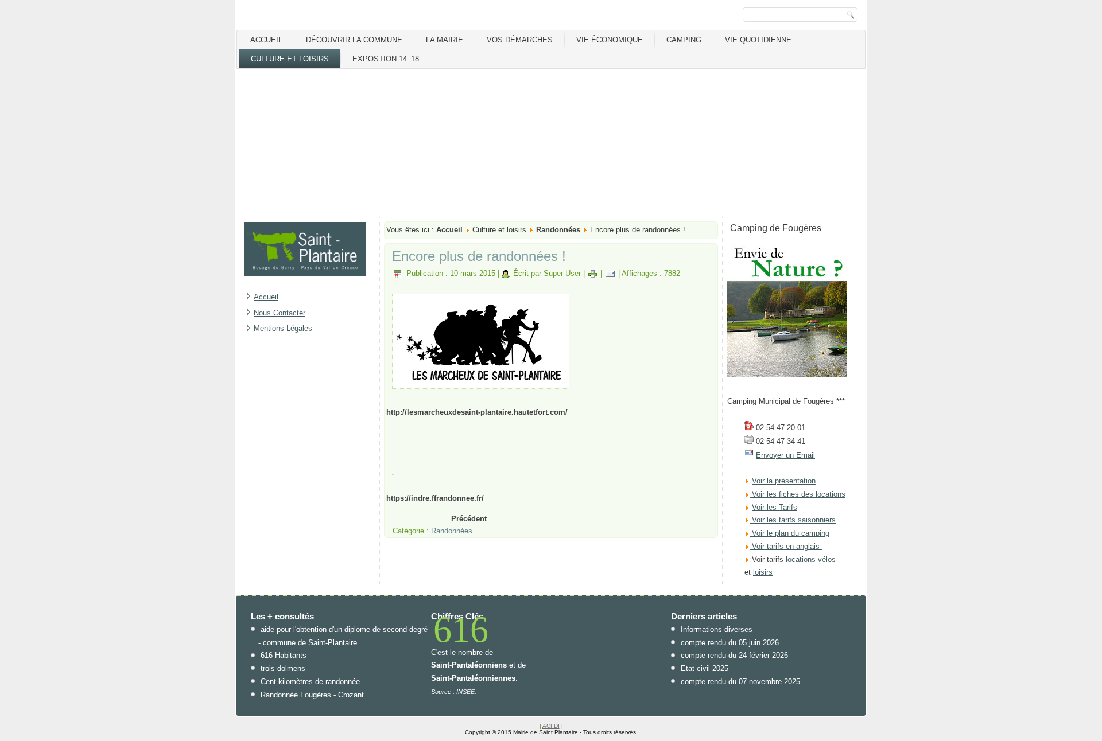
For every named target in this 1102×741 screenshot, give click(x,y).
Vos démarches (520, 40)
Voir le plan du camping (790, 533)
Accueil (266, 40)
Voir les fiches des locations (798, 494)
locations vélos (811, 559)
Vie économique (609, 40)
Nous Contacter (279, 313)
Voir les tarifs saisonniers (793, 520)
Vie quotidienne (758, 40)
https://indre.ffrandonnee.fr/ (435, 498)
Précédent (469, 518)
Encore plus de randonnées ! (479, 256)
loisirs (763, 572)
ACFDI (551, 726)
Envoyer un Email (785, 455)
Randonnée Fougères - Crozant (312, 695)
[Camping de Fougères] (787, 374)
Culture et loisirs (290, 58)
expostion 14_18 (385, 58)
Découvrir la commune (354, 40)
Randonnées (558, 229)
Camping (683, 40)
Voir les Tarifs (774, 507)
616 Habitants (283, 655)
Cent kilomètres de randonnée (310, 681)
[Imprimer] (592, 273)
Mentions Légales (283, 328)
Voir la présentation (784, 481)
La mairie (444, 40)
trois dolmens (283, 668)
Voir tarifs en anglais (785, 546)
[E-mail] (610, 273)
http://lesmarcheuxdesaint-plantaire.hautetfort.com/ (477, 412)
